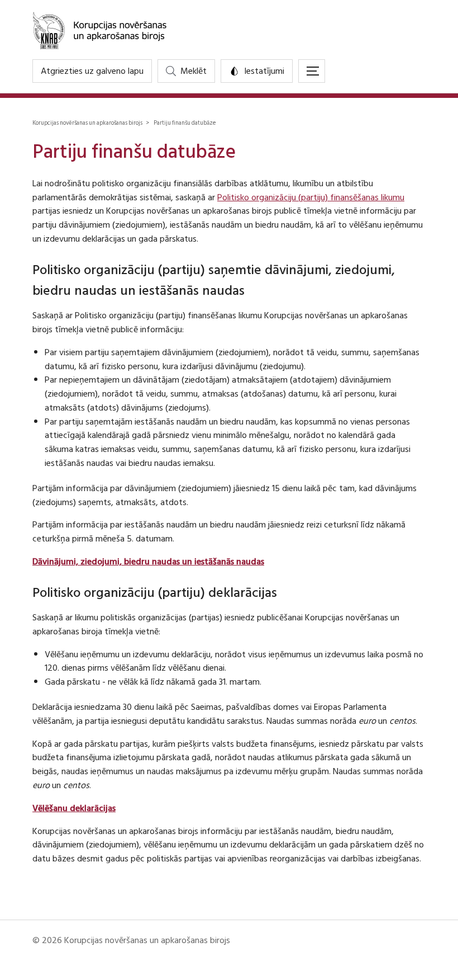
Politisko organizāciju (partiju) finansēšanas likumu (310, 197)
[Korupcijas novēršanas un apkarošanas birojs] (229, 29)
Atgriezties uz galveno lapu (92, 71)
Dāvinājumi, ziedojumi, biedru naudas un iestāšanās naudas (148, 561)
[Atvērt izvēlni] (311, 71)
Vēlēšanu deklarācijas (74, 808)
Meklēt (193, 71)
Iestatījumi (264, 71)
